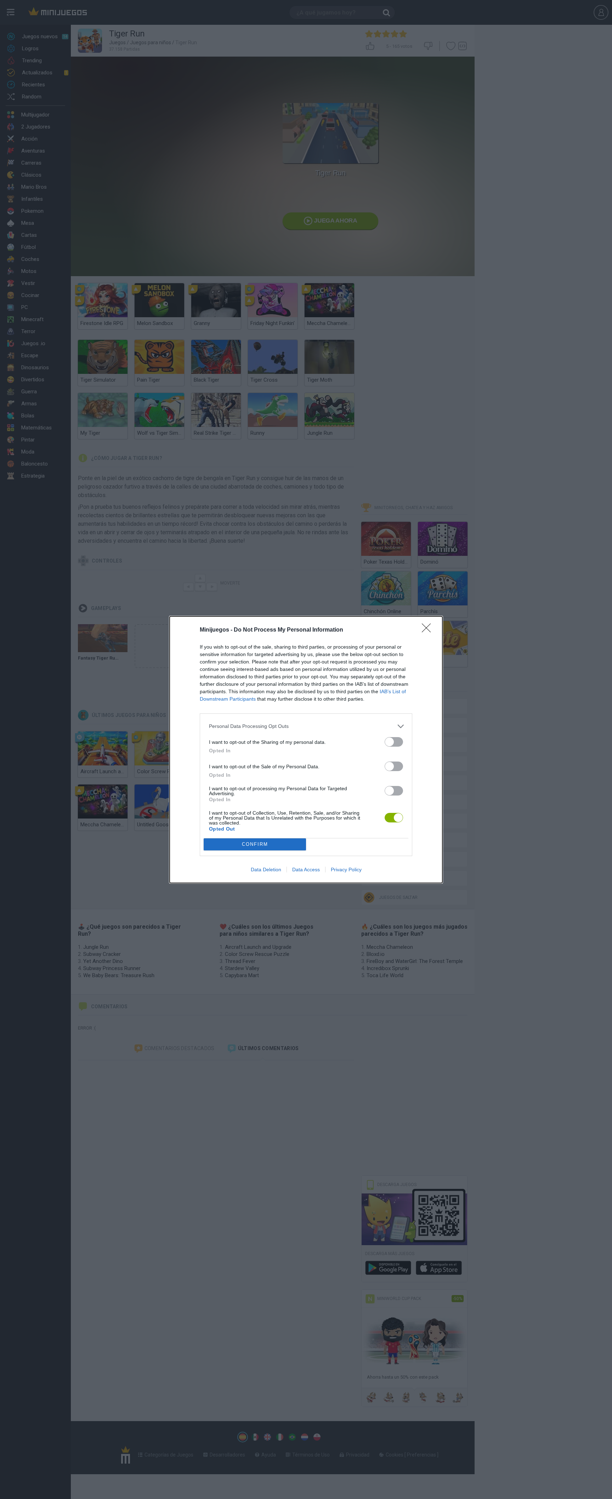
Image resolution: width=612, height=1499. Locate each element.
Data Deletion (266, 869)
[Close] (428, 630)
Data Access (306, 869)
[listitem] (306, 726)
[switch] (394, 742)
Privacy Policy (346, 869)
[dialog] (306, 749)
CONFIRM (255, 844)
